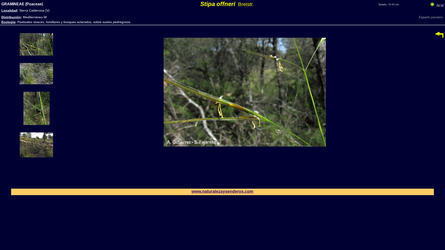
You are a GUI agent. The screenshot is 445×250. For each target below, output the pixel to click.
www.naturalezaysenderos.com (222, 191)
